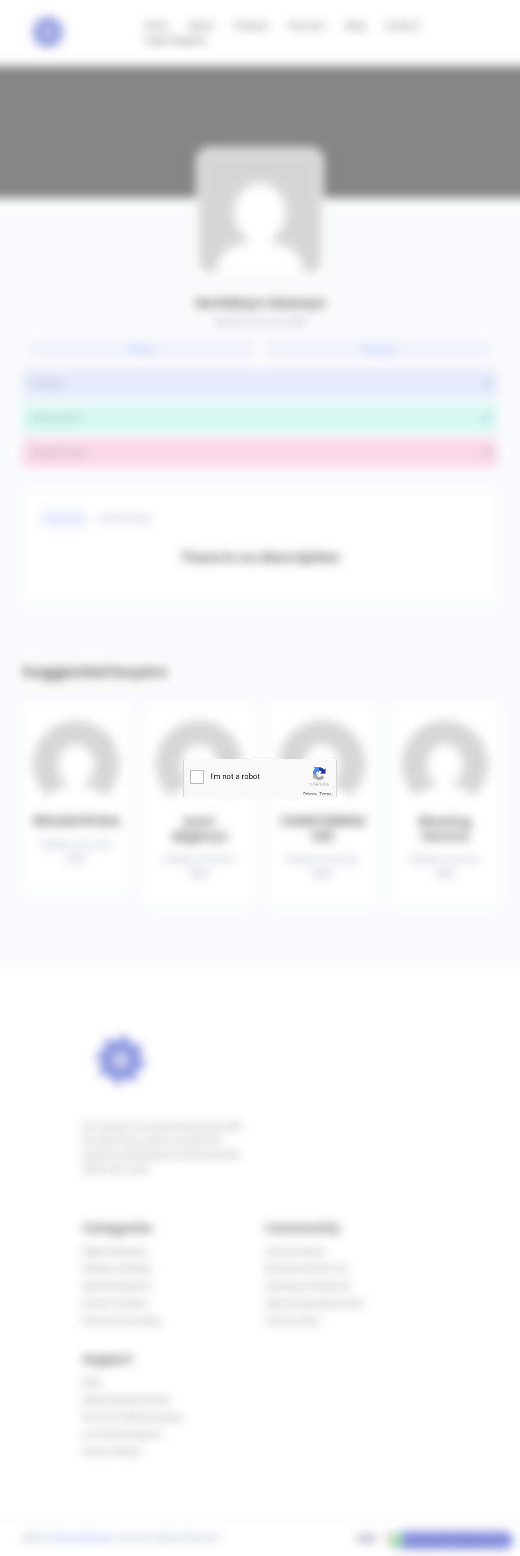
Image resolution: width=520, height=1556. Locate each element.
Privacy (309, 794)
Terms (325, 794)
